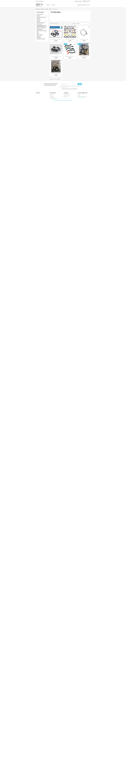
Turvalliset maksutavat (53, 98)
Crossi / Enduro (40, 14)
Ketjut (38, 33)
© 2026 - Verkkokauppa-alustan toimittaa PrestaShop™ (63, 100)
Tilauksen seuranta (67, 94)
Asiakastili (66, 92)
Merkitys (83, 23)
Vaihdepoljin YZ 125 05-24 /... (70, 56)
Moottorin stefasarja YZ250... (56, 73)
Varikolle (38, 18)
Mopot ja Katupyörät (41, 22)
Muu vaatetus (39, 24)
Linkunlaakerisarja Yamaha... (70, 39)
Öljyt (38, 32)
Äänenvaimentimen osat (41, 30)
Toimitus (51, 94)
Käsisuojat (39, 36)
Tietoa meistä (52, 97)
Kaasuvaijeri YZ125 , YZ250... (84, 39)
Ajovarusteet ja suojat (41, 17)
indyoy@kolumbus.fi (81, 97)
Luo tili (65, 97)
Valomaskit (39, 37)
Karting (53, 4)
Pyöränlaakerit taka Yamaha (56, 39)
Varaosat (48, 4)
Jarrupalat (39, 20)
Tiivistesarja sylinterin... (84, 56)
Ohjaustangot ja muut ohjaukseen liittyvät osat (41, 26)
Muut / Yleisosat (40, 34)
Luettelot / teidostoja (41, 38)
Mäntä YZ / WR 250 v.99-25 (56, 56)
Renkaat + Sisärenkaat (41, 27)
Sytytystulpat (39, 29)
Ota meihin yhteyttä (39, 1)
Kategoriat (40, 12)
